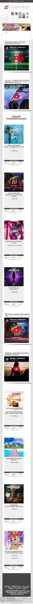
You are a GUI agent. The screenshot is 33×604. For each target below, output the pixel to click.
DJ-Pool (20, 587)
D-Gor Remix (14, 416)
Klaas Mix (14, 555)
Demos (9, 587)
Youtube (27, 587)
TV (5, 587)
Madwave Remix (14, 462)
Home (10, 1)
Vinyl (24, 586)
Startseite (7, 586)
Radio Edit (14, 150)
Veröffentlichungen (15, 586)
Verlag (14, 587)
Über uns (22, 1)
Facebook (11, 588)
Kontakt (24, 588)
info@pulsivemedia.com (17, 594)
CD (28, 586)
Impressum (15, 1)
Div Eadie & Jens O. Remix (15, 245)
